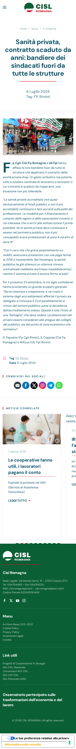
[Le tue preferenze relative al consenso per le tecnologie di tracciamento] (69, 742)
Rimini (44, 96)
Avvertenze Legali (13, 636)
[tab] (17, 543)
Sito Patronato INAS (14, 678)
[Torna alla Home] (38, 7)
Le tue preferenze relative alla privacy (41, 738)
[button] (4, 7)
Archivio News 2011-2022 (18, 624)
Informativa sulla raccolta (23, 744)
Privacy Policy (11, 632)
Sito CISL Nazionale (14, 667)
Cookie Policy (11, 628)
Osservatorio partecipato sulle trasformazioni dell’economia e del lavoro (32, 699)
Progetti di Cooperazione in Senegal (24, 663)
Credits (7, 639)
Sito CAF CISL (11, 675)
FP (36, 96)
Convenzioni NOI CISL (15, 671)
